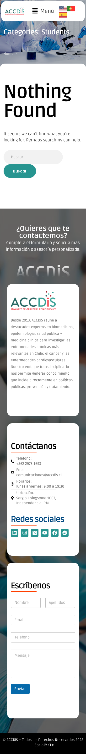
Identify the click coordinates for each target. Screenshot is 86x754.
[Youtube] (44, 533)
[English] (63, 8)
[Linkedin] (14, 533)
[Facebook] (55, 533)
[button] (43, 11)
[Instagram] (24, 533)
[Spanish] (63, 15)
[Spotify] (65, 533)
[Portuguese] (71, 8)
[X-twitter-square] (34, 533)
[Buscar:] (33, 156)
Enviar (20, 688)
